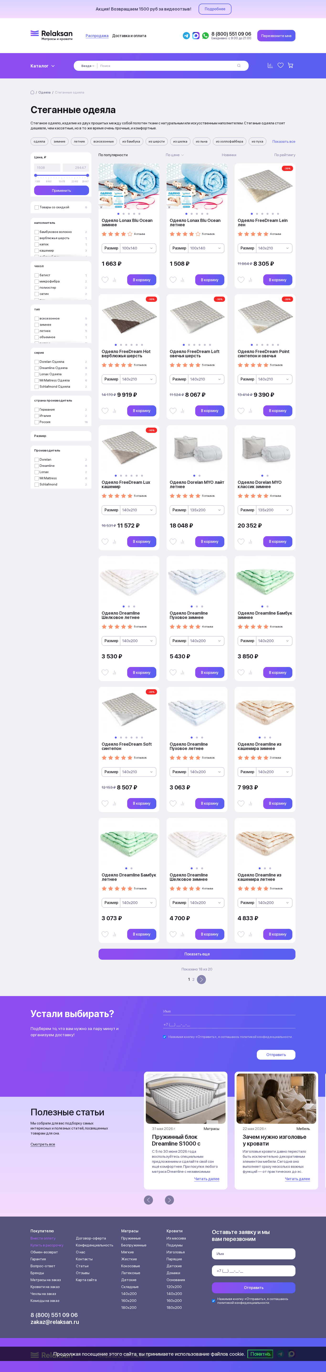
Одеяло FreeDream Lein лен (263, 222)
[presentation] (148, 1200)
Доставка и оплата (129, 35)
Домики (173, 1273)
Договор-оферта (91, 1238)
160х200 (129, 1300)
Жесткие (129, 1259)
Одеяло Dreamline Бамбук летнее (129, 877)
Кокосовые (130, 1266)
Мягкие (127, 1252)
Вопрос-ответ (43, 1266)
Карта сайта (86, 1280)
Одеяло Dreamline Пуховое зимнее (189, 615)
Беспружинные (134, 1245)
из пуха (257, 141)
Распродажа (97, 35)
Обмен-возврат (44, 1252)
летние (79, 141)
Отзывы (82, 1273)
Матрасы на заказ (46, 1280)
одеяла (39, 141)
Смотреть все (43, 1144)
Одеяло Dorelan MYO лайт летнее (197, 484)
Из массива (176, 1238)
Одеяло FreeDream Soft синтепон (127, 746)
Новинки (229, 155)
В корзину (141, 280)
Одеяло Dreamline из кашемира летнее (259, 877)
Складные (130, 1286)
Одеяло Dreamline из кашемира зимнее (259, 746)
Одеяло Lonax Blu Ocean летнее (195, 222)
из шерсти (157, 141)
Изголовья (176, 1252)
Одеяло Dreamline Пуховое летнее (189, 746)
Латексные (130, 1273)
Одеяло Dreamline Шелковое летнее (121, 615)
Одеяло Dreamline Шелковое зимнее (189, 877)
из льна (201, 141)
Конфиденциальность (94, 1245)
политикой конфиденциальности (266, 1037)
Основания (176, 1280)
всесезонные (104, 141)
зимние (59, 141)
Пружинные (131, 1238)
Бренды (37, 1273)
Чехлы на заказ (43, 1293)
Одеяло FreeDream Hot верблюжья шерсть (126, 353)
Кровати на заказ (45, 1286)
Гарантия (38, 1259)
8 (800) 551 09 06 (54, 1314)
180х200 (129, 1307)
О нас (80, 1252)
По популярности (113, 155)
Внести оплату (43, 1238)
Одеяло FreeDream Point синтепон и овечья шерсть (263, 356)
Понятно (260, 1354)
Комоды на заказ (45, 1300)
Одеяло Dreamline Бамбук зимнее (265, 615)
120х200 (174, 1286)
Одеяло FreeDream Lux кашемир (126, 484)
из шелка (180, 141)
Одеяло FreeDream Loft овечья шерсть (195, 353)
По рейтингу (284, 155)
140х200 (129, 1293)
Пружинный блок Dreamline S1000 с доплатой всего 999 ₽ (181, 1143)
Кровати (175, 1231)
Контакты (84, 1259)
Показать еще (197, 954)
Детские (129, 1280)
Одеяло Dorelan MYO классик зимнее (260, 484)
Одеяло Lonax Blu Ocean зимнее (127, 222)
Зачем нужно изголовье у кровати (274, 1140)
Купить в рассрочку (47, 1245)
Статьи (82, 1266)
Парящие (174, 1259)
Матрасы (129, 1231)
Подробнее (215, 9)
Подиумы (175, 1245)
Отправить (276, 1054)
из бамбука (131, 141)
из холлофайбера (229, 141)
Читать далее (206, 1179)
